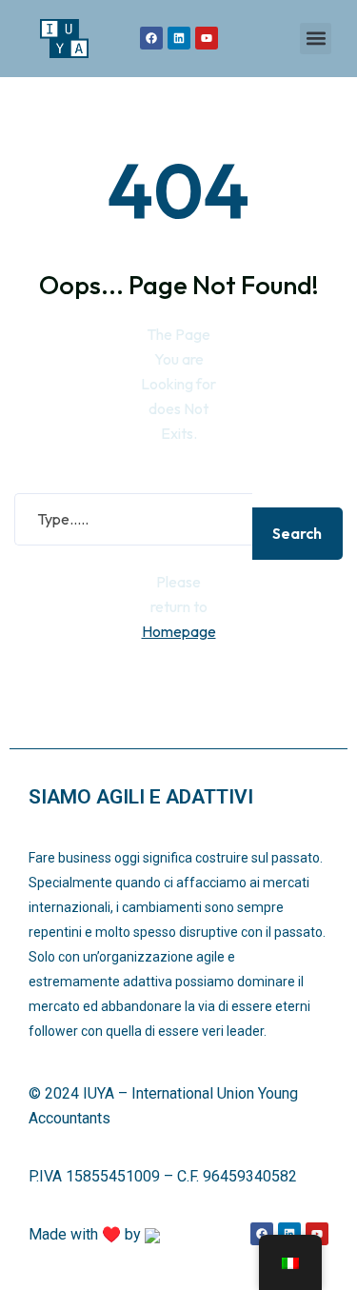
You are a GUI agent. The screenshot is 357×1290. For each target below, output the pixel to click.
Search (297, 533)
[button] (315, 38)
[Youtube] (206, 38)
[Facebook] (151, 38)
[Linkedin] (179, 38)
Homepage (179, 631)
